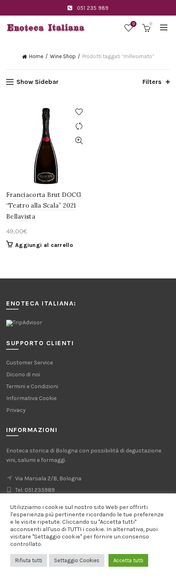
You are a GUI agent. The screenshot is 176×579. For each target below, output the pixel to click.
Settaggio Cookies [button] (76, 560)
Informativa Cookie (31, 398)
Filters (152, 82)
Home (36, 56)
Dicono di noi (23, 374)
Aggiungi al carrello (44, 245)
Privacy (16, 410)
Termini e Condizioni (32, 386)
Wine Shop (63, 56)
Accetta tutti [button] (128, 560)
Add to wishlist (79, 112)
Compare (79, 126)
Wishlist (134, 24)
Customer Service (29, 362)
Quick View (79, 140)
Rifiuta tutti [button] (28, 560)
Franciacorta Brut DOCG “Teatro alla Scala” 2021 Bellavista (43, 205)
